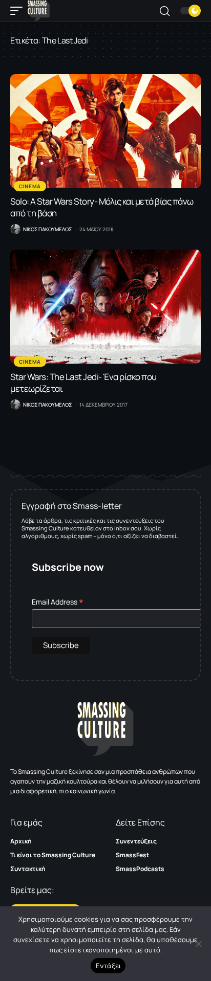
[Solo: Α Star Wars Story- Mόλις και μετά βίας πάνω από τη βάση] (105, 131)
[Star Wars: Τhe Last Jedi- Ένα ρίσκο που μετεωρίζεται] (105, 307)
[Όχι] (198, 944)
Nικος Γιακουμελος (47, 229)
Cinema (30, 186)
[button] (19, 10)
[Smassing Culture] (39, 10)
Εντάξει (108, 966)
